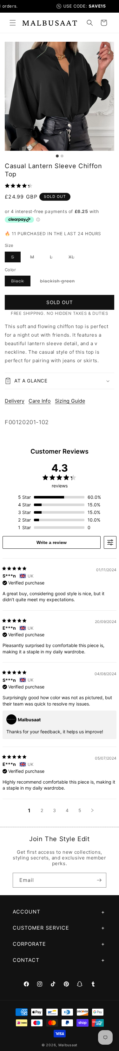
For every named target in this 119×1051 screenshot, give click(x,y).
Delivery (14, 401)
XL (75, 258)
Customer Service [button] (41, 928)
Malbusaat (67, 1045)
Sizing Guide (70, 401)
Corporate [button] (29, 944)
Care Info (40, 401)
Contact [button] (26, 960)
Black (20, 282)
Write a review (51, 542)
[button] (13, 23)
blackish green (60, 282)
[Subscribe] (99, 880)
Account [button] (26, 911)
